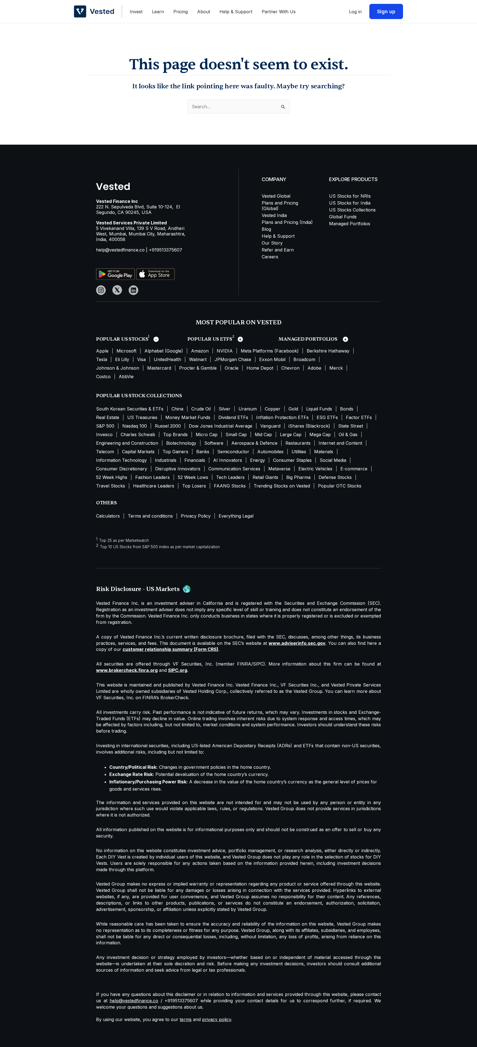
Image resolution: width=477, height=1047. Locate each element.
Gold (293, 409)
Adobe (314, 368)
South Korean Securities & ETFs (129, 409)
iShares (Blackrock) (309, 426)
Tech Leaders (230, 477)
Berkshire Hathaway (328, 351)
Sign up (386, 11)
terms (186, 1019)
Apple (102, 351)
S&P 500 (105, 426)
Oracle (232, 368)
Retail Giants (265, 477)
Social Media (333, 460)
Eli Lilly (122, 359)
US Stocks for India (349, 203)
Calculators (108, 516)
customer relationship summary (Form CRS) (170, 649)
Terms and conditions (150, 516)
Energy (257, 460)
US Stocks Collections (352, 210)
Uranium (248, 409)
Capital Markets (138, 451)
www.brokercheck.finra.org (127, 670)
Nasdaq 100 (134, 426)
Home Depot (260, 368)
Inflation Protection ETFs (282, 417)
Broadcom (304, 359)
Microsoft (126, 351)
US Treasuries (142, 417)
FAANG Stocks (230, 486)
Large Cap (290, 434)
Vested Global (276, 196)
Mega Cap (320, 434)
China (177, 409)
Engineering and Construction (127, 443)
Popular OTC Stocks (339, 486)
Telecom (105, 451)
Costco (103, 376)
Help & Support (235, 11)
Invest (136, 11)
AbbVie (126, 376)
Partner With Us (279, 11)
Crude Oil (201, 409)
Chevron (290, 368)
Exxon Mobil (272, 359)
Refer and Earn (278, 250)
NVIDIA (225, 351)
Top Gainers (175, 451)
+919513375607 (165, 250)
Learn (158, 11)
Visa (141, 359)
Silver (224, 409)
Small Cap (236, 434)
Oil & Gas (348, 434)
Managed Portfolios (349, 223)
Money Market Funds (187, 417)
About (203, 11)
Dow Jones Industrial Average (220, 426)
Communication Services (234, 468)
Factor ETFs (359, 417)
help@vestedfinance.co (120, 250)
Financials (194, 460)
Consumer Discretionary (121, 468)
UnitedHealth (167, 359)
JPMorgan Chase (232, 359)
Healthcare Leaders (153, 486)
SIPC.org (177, 670)
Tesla (101, 359)
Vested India (274, 215)
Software (213, 443)
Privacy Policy (196, 516)
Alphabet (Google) (163, 351)
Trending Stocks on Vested (282, 486)
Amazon (200, 351)
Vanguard (270, 426)
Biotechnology (181, 443)
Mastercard (159, 368)
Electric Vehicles (315, 468)
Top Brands (175, 434)
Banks (202, 451)
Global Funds (343, 216)
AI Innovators (227, 460)
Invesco (104, 434)
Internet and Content (340, 443)
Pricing (180, 11)
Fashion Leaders (152, 477)
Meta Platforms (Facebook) (270, 351)
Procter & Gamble (198, 368)
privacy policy (216, 1019)
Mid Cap (263, 434)
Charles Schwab (138, 434)
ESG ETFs (327, 417)
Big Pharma (298, 477)
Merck (336, 368)
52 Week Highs (111, 477)
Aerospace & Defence (254, 443)
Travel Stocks (110, 486)
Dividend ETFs (233, 417)
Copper (272, 409)
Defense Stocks (335, 477)
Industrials (165, 460)
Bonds (346, 409)
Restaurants (298, 443)
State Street (350, 426)
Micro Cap (207, 434)
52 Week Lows (193, 477)
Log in (355, 11)
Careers (270, 256)
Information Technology (121, 460)
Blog (266, 229)
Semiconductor (233, 451)
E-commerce (353, 468)
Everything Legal (236, 516)
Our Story (272, 243)
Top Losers (194, 486)
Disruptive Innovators (177, 468)
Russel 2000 (168, 426)
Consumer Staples (292, 460)
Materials (323, 451)
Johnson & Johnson (117, 368)
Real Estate (107, 417)
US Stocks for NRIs (350, 196)
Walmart (197, 359)
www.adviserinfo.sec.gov (297, 643)
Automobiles (270, 451)
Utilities (299, 451)
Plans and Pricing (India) (287, 222)
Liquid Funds (319, 409)
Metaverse (279, 468)
